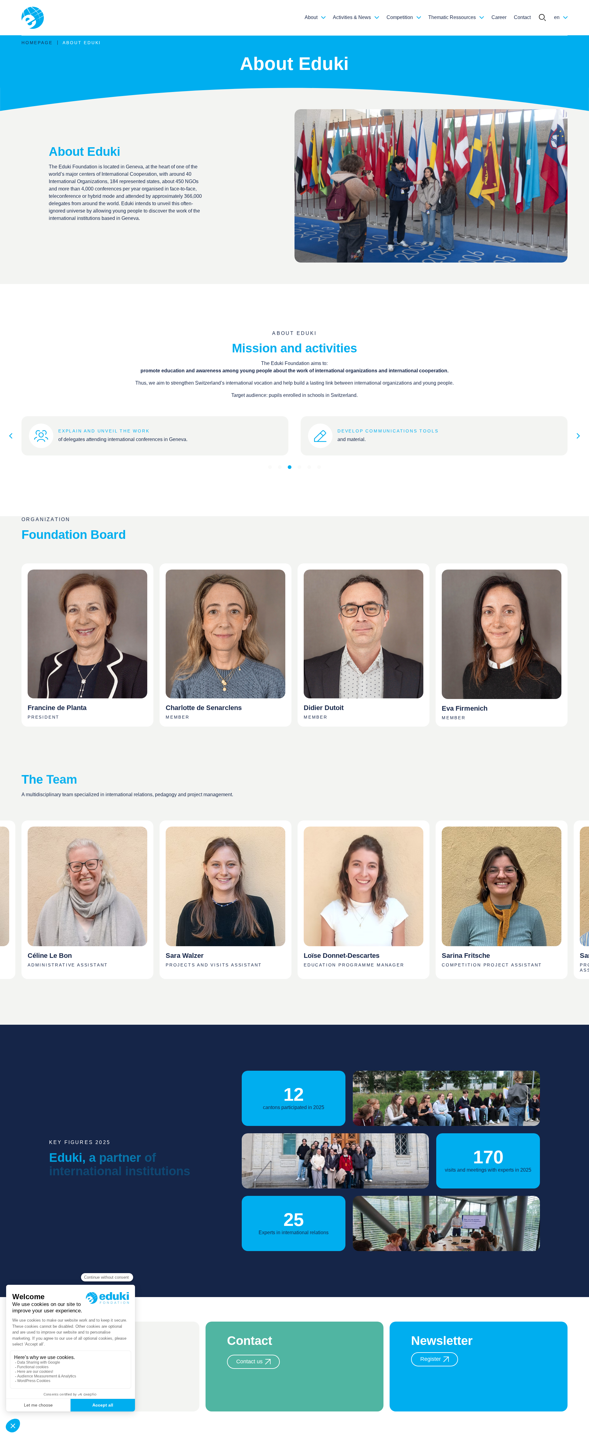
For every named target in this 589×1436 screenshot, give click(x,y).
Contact (522, 17)
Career (498, 17)
